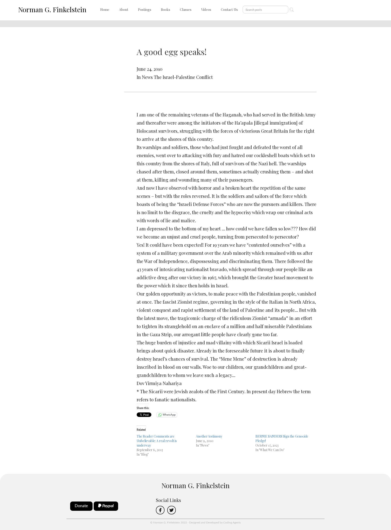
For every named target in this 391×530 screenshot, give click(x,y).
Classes (185, 9)
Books (165, 9)
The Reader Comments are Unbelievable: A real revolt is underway (157, 440)
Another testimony (209, 436)
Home (104, 9)
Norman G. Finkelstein (52, 9)
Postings (144, 9)
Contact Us (229, 9)
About (123, 9)
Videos (206, 9)
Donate (81, 506)
